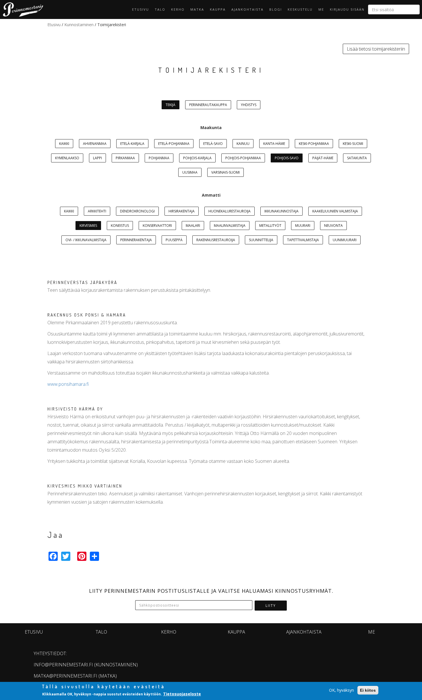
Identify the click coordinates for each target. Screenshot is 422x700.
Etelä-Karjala (132, 143)
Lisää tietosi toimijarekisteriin (376, 49)
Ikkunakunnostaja (281, 211)
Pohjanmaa (159, 158)
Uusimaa (190, 172)
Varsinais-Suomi (225, 172)
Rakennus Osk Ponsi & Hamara (86, 315)
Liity (271, 605)
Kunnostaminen (79, 24)
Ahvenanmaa (95, 143)
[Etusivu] (21, 9)
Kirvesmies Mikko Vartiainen (84, 486)
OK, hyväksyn (341, 690)
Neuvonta (333, 225)
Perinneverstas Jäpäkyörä (82, 282)
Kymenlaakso (67, 158)
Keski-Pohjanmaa (314, 143)
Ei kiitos (368, 690)
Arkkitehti (97, 211)
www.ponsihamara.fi (68, 384)
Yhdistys (248, 104)
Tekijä (170, 104)
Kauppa (218, 9)
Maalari (193, 225)
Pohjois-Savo (287, 158)
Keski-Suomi (353, 143)
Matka (197, 9)
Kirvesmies (88, 225)
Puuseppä (174, 239)
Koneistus (120, 225)
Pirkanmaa (125, 158)
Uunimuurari (345, 239)
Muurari (302, 225)
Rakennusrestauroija (215, 239)
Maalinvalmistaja (229, 225)
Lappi (97, 158)
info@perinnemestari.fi (63, 664)
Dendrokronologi (137, 211)
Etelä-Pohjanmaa (173, 143)
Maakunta (211, 127)
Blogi (275, 9)
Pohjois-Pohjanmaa (243, 158)
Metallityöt (270, 225)
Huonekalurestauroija (229, 211)
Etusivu (140, 9)
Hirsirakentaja (182, 211)
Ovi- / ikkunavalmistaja (86, 239)
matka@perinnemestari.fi (65, 676)
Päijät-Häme (322, 158)
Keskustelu (300, 9)
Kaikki (64, 143)
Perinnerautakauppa (208, 104)
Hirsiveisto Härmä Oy (75, 409)
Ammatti (211, 195)
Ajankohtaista (247, 9)
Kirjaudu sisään (347, 9)
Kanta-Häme (274, 143)
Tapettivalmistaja (303, 239)
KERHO (178, 9)
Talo (160, 9)
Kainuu (243, 143)
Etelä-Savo (213, 143)
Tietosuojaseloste (182, 694)
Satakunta (357, 158)
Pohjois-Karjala (197, 158)
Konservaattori (157, 225)
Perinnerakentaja (136, 239)
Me (321, 9)
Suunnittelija (261, 239)
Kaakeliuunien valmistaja (335, 211)
